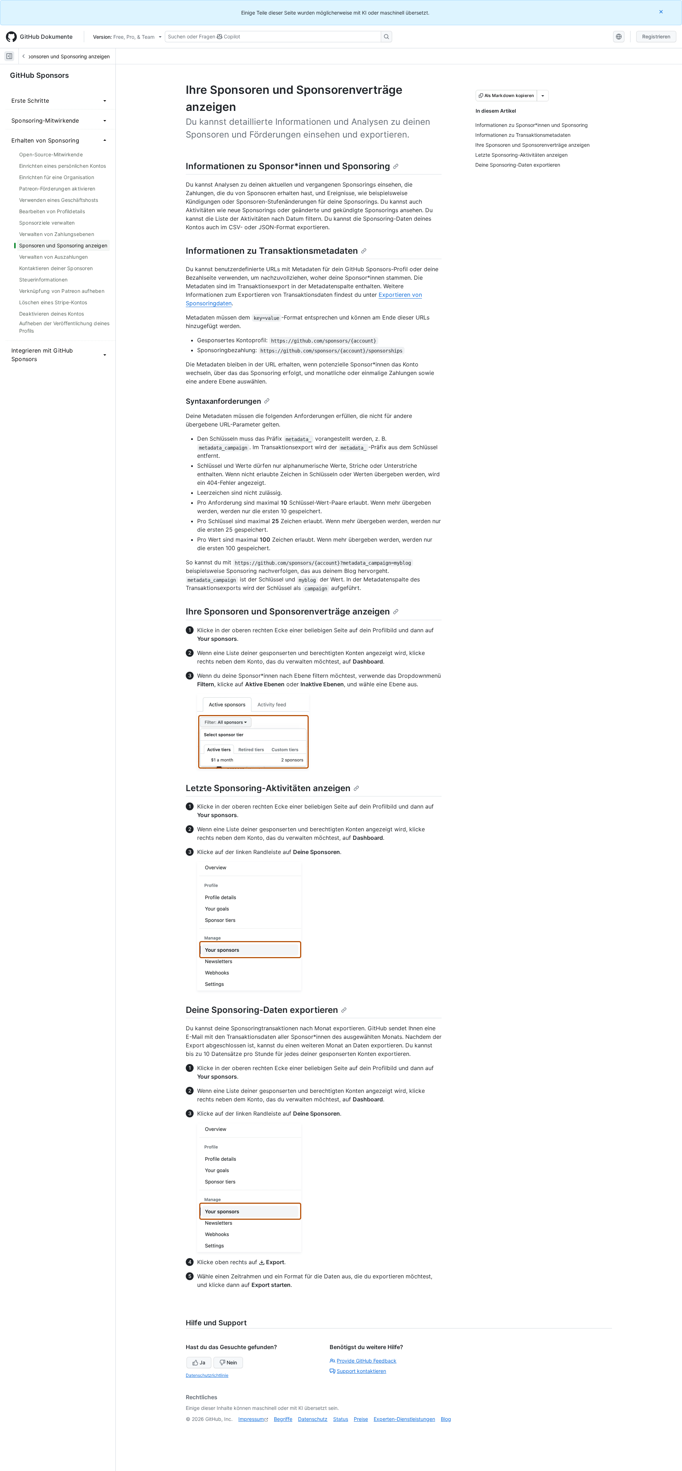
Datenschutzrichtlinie (207, 1375)
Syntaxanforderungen (223, 401)
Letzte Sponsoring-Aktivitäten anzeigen (268, 788)
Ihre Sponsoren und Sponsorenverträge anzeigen (288, 611)
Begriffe (283, 1419)
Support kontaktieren (361, 1371)
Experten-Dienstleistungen (404, 1419)
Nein (232, 1362)
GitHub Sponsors (39, 75)
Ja (202, 1362)
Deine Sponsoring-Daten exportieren (262, 1010)
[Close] (661, 11)
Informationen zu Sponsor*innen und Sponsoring (288, 166)
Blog (446, 1419)
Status (340, 1419)
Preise (361, 1419)
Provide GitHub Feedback (366, 1361)
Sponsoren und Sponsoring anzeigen (67, 56)
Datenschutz (313, 1419)
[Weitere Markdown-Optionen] (543, 95)
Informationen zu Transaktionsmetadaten (272, 251)
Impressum (251, 1419)
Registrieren (656, 36)
